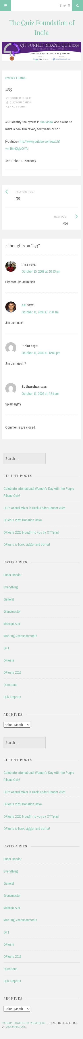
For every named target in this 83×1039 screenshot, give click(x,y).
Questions (10, 684)
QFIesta (9, 660)
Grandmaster (12, 611)
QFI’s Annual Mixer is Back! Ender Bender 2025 (34, 507)
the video (46, 122)
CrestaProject (15, 1026)
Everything (15, 78)
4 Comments (18, 106)
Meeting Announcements (20, 635)
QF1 (6, 648)
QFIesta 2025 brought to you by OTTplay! (31, 532)
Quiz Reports (12, 696)
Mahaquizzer (12, 623)
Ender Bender (12, 574)
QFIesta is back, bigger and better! (27, 544)
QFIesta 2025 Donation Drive (23, 520)
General (9, 599)
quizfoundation (21, 102)
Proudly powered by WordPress (24, 1022)
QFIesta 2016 (12, 672)
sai (24, 305)
